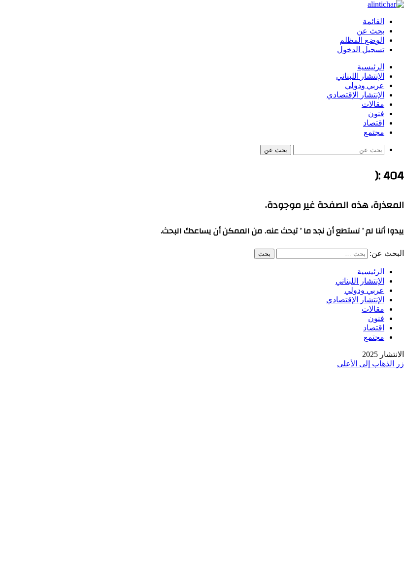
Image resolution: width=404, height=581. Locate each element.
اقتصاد (373, 123)
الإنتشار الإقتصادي (355, 95)
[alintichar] (386, 4)
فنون (376, 114)
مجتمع (374, 132)
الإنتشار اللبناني (360, 76)
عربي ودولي (364, 86)
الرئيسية (370, 67)
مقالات (373, 104)
